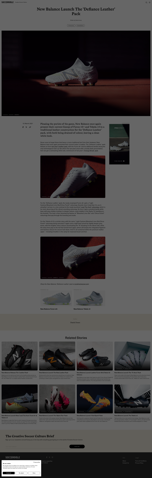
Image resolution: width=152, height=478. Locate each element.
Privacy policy (36, 462)
